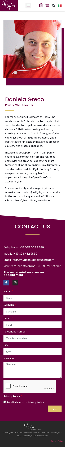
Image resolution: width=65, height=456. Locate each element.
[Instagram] (15, 282)
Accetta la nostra (25, 402)
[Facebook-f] (6, 282)
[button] (28, 5)
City (5, 345)
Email (7, 318)
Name (7, 291)
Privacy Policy (11, 396)
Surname (9, 304)
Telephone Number (15, 331)
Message (8, 358)
